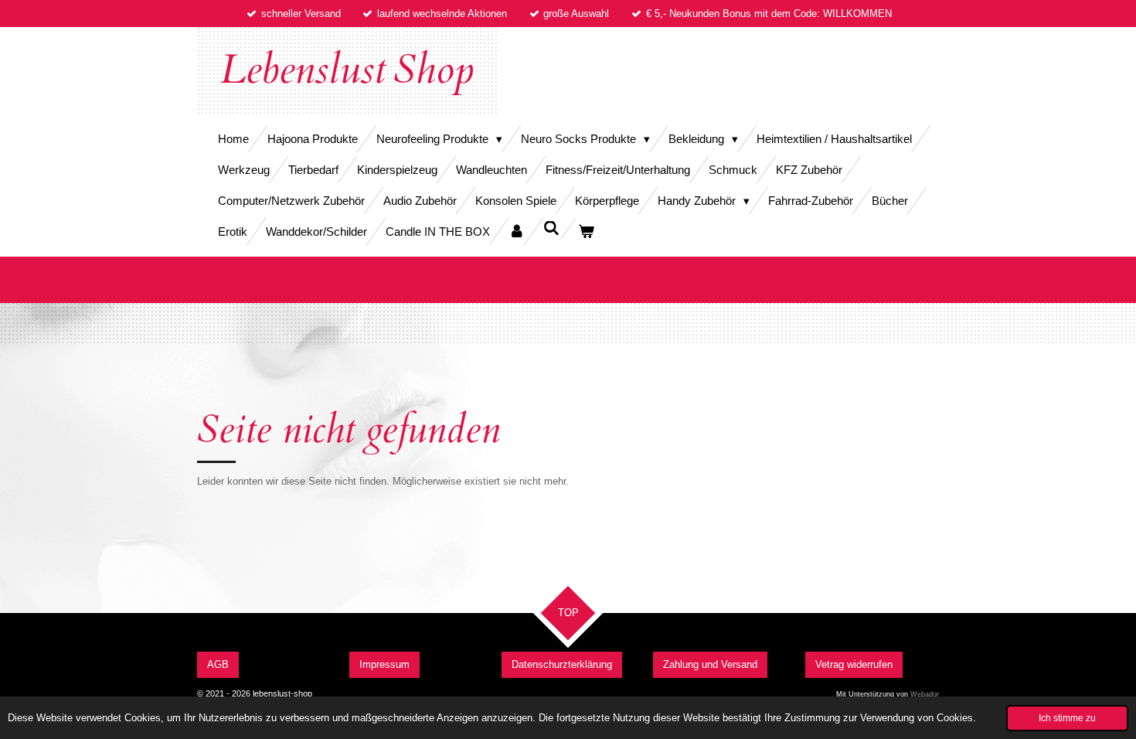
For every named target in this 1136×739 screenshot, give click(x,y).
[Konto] (516, 231)
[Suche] (551, 228)
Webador (924, 694)
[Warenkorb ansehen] (586, 231)
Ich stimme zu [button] (1067, 718)
